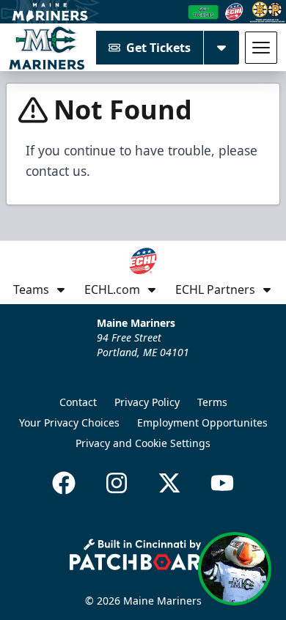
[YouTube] (222, 482)
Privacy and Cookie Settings (143, 443)
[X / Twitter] (169, 482)
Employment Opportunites (202, 422)
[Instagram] (116, 482)
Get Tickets (158, 48)
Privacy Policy (147, 402)
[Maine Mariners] (46, 48)
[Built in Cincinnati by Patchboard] (143, 554)
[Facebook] (63, 482)
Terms (212, 402)
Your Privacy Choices (69, 422)
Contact (78, 402)
